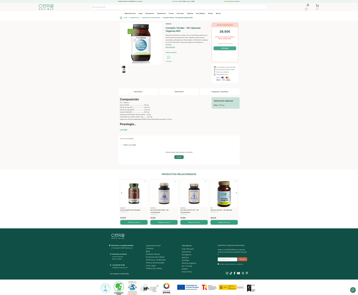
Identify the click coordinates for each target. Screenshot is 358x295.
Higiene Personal (130, 13)
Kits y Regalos (200, 13)
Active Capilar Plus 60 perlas (130, 210)
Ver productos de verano (233, 1)
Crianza (171, 13)
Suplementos (161, 13)
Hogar (141, 13)
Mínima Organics (189, 263)
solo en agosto (138, 1)
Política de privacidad (155, 263)
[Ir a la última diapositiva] (121, 193)
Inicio (125, 17)
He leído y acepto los (231, 264)
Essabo (185, 269)
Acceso (179, 157)
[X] (243, 273)
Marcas (218, 13)
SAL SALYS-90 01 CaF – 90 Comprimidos (189, 211)
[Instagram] (227, 273)
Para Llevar (180, 13)
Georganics (186, 255)
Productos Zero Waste (155, 257)
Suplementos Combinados (151, 17)
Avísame (225, 48)
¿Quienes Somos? (153, 246)
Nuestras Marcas (153, 254)
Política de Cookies (154, 268)
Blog (148, 251)
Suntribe (185, 260)
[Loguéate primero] (145, 182)
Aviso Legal (151, 266)
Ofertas (210, 13)
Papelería (190, 13)
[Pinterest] (247, 273)
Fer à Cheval (187, 266)
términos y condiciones (237, 264)
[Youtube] (238, 273)
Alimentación (150, 13)
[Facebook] (234, 273)
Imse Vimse (187, 272)
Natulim (185, 258)
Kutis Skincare (188, 249)
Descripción (170, 47)
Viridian (168, 24)
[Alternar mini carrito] (317, 7)
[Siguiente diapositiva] (236, 193)
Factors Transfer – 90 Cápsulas (221, 210)
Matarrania (186, 252)
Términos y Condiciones (156, 260)
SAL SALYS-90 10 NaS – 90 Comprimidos (159, 211)
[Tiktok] (231, 273)
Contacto (150, 248)
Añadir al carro (134, 222)
